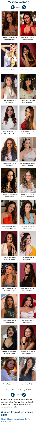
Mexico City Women (26, 419)
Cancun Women (6, 421)
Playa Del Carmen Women (10, 419)
